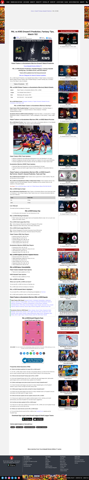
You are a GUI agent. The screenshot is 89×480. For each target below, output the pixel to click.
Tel (2, 477)
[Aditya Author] (14, 39)
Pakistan (47, 464)
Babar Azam (62, 461)
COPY (44, 353)
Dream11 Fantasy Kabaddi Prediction (43, 11)
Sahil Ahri (35, 314)
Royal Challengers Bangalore (51, 467)
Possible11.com (39, 411)
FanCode (43, 292)
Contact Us (79, 477)
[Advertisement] (44, 7)
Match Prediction (74, 2)
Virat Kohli (62, 458)
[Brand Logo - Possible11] (12, 459)
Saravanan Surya (45, 304)
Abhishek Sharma (63, 464)
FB (21, 353)
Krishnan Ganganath (35, 306)
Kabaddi (12, 427)
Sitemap (76, 462)
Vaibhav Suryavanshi (64, 469)
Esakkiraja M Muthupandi (41, 301)
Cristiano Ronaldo (63, 470)
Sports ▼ (52, 2)
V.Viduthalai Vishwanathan (39, 300)
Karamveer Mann (37, 311)
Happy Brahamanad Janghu (33, 313)
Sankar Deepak (37, 304)
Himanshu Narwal (28, 314)
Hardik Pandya (63, 462)
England (47, 462)
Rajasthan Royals (48, 466)
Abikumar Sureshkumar (16, 303)
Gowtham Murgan (29, 304)
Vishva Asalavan (31, 301)
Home (7, 2)
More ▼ (82, 2)
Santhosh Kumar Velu (45, 306)
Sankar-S (49, 301)
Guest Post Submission (79, 459)
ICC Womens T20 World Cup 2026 (30, 461)
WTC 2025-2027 (26, 459)
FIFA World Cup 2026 (27, 464)
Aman (17, 313)
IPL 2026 (25, 462)
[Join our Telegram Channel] (33, 360)
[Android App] (11, 466)
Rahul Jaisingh (32, 310)
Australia (47, 459)
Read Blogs (76, 249)
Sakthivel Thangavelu (20, 301)
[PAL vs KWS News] (42, 38)
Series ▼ (32, 2)
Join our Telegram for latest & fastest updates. (32, 75)
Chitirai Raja (22, 304)
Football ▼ (46, 2)
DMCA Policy (77, 458)
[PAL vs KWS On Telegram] (49, 38)
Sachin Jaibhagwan (44, 313)
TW (24, 353)
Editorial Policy (70, 477)
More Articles (76, 332)
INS (9, 477)
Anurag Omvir (45, 311)
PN (37, 353)
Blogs (66, 2)
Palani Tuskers (19, 427)
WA (31, 353)
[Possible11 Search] (87, 2)
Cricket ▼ (38, 2)
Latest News (59, 2)
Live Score (26, 2)
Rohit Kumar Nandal (42, 314)
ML (40, 353)
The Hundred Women (27, 458)
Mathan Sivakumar (20, 306)
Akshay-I (25, 311)
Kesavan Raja (28, 306)
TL (34, 353)
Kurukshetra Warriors (30, 427)
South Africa (47, 461)
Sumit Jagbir (30, 311)
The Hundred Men (27, 466)
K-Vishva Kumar (38, 303)
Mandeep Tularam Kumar (16, 311)
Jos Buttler (62, 467)
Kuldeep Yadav (63, 466)
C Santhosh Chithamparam (28, 303)
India (46, 458)
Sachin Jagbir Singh (19, 314)
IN (15, 477)
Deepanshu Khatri (47, 310)
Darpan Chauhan (22, 313)
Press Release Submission (80, 461)
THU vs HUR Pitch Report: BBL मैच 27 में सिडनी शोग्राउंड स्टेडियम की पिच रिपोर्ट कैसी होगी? (33, 186)
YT (19, 477)
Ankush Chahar (39, 310)
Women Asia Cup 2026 (16, 2)
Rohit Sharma (62, 459)
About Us (85, 477)
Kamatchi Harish (28, 300)
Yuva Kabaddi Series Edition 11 (33, 66)
